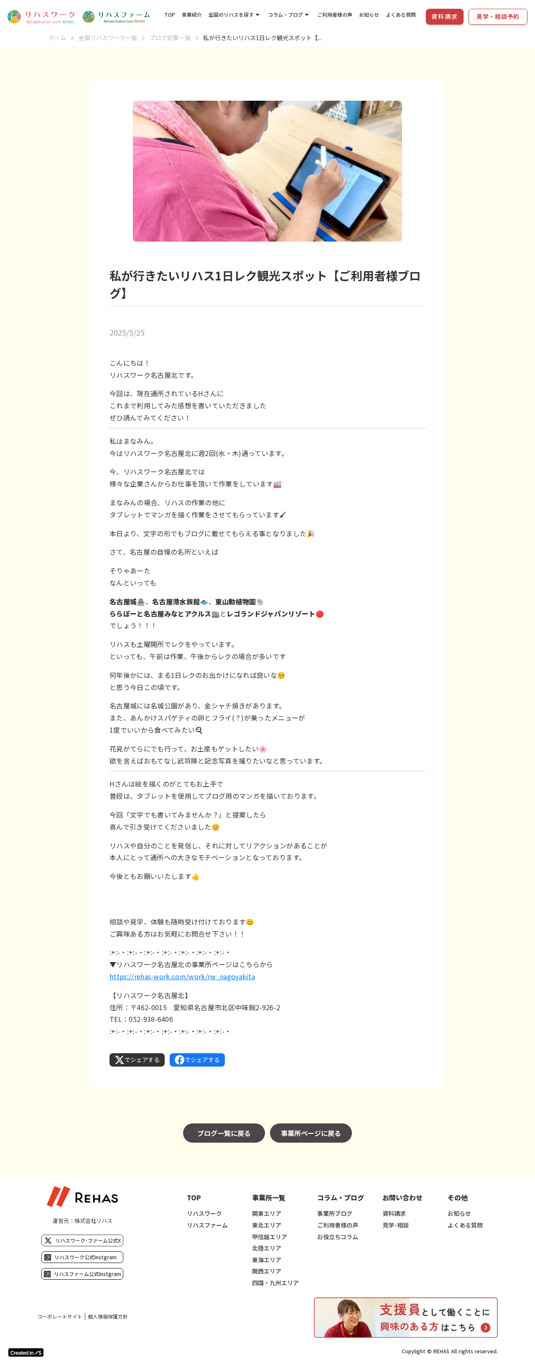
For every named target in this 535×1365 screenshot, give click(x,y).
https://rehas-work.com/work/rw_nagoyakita (182, 976)
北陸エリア (266, 1248)
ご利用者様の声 (334, 14)
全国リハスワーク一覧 (108, 38)
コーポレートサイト (59, 1316)
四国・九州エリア (275, 1283)
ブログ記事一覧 (170, 38)
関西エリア (266, 1271)
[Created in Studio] (25, 1352)
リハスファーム (207, 1225)
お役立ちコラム (337, 1237)
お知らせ (369, 14)
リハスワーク (204, 1213)
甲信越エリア (269, 1237)
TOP (169, 14)
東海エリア (266, 1260)
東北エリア (266, 1225)
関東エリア (266, 1213)
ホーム (57, 38)
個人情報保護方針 (108, 1316)
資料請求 (394, 1213)
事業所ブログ (334, 1213)
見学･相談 (395, 1225)
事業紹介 (192, 14)
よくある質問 (401, 14)
